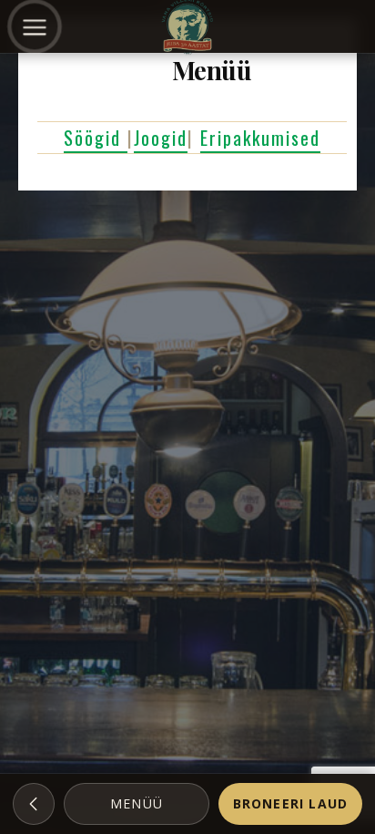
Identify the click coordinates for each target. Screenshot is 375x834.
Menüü (136, 803)
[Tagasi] (34, 804)
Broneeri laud (291, 803)
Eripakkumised (260, 137)
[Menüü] (34, 26)
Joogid (161, 137)
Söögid (95, 137)
